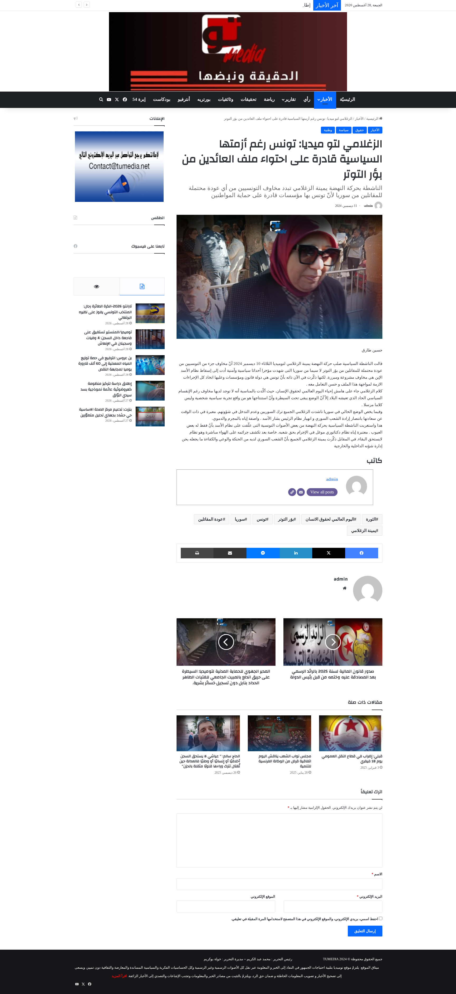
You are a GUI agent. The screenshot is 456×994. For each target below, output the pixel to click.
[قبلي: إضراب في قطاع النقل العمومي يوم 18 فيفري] (350, 733)
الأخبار (326, 99)
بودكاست (161, 99)
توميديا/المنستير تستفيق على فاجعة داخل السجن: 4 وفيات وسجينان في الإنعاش (108, 338)
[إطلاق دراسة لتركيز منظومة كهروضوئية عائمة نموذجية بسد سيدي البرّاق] (150, 391)
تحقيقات (248, 99)
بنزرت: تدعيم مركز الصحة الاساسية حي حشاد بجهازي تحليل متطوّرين (105, 412)
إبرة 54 (139, 99)
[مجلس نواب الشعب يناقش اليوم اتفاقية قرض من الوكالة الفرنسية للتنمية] (279, 733)
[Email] (301, 492)
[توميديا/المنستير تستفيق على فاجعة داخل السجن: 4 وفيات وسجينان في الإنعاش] (150, 339)
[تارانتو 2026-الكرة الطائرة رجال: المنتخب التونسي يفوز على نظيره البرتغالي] (150, 313)
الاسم (377, 874)
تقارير (290, 99)
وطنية (328, 130)
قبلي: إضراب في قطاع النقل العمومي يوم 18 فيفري (352, 759)
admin (368, 206)
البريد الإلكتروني (369, 896)
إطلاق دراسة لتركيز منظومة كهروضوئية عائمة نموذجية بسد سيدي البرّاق (244, 5)
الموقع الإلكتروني (263, 896)
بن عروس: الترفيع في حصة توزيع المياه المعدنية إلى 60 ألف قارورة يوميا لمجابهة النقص (105, 364)
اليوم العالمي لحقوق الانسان (330, 519)
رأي (306, 99)
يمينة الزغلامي (363, 530)
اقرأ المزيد (119, 976)
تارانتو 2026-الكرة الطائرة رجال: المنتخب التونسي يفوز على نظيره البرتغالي (105, 312)
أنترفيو (184, 99)
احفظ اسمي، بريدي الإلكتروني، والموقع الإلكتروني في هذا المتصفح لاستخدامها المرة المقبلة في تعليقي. (304, 919)
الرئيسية (372, 119)
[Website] (292, 492)
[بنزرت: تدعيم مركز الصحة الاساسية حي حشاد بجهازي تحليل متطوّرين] (150, 416)
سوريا (240, 519)
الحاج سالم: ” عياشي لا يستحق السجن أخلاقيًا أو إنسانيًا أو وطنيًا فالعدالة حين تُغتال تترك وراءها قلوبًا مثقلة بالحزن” (209, 761)
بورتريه (204, 99)
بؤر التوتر (286, 519)
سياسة (344, 130)
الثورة (371, 519)
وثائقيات (225, 99)
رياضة (269, 99)
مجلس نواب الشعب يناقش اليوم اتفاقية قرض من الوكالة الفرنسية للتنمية (285, 761)
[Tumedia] (228, 51)
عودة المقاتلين (210, 519)
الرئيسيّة (347, 99)
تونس (261, 519)
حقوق (359, 130)
